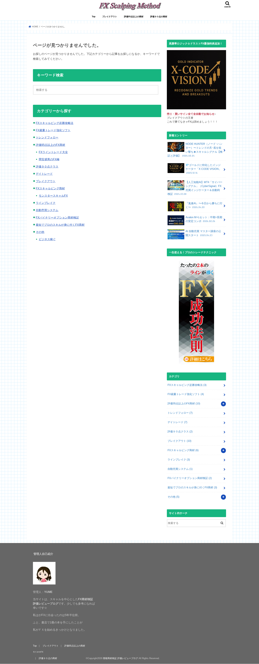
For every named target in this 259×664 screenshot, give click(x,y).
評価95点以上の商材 (133, 16)
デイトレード (44, 173)
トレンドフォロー (47, 137)
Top (93, 16)
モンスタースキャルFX (53, 195)
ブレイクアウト (109, 16)
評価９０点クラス (47, 166)
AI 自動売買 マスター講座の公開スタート (203, 233)
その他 (40, 232)
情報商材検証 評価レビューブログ (120, 658)
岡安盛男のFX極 (49, 159)
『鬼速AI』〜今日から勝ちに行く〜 (204, 205)
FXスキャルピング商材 (50, 188)
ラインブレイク (46, 202)
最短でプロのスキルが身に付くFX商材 (60, 224)
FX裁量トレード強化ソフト (53, 130)
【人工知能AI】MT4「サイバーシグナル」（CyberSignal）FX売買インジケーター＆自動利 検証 (195, 188)
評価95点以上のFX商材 (50, 144)
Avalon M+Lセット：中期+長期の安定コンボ (204, 219)
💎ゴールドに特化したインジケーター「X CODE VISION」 (203, 169)
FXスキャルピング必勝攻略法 (54, 123)
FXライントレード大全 (53, 152)
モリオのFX (38, 652)
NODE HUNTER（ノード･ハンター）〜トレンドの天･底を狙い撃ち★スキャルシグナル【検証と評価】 (195, 149)
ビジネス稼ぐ (47, 239)
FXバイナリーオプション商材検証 (57, 217)
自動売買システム (47, 210)
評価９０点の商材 (158, 16)
